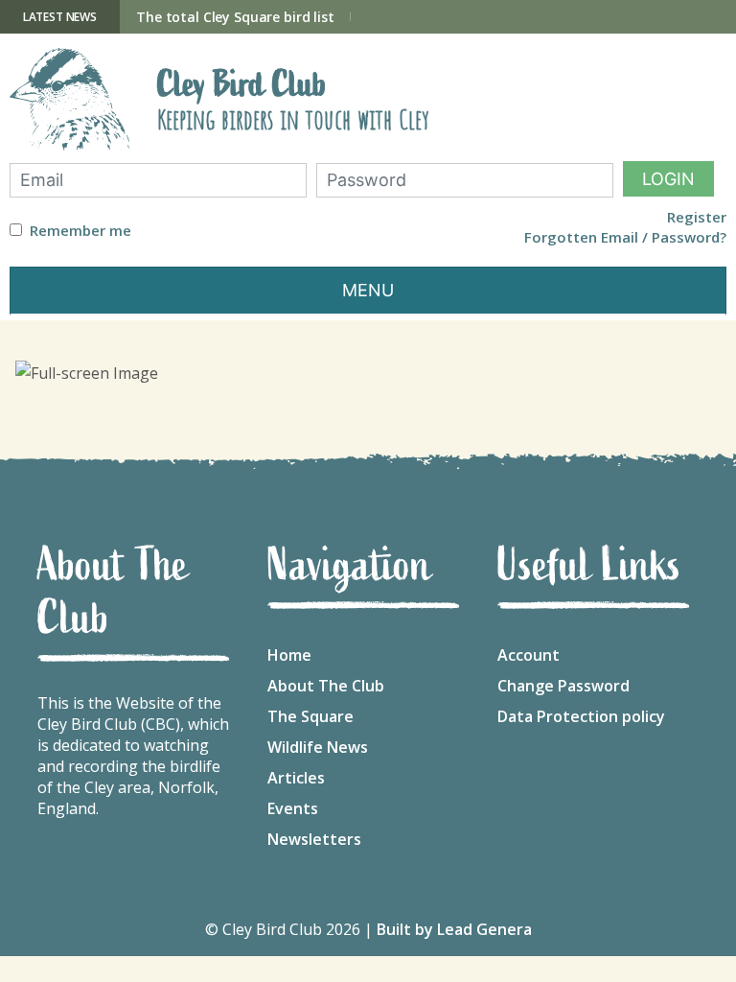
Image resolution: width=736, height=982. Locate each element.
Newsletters (314, 839)
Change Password (563, 685)
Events (292, 808)
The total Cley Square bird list (235, 17)
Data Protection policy (581, 716)
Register (696, 217)
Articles (296, 777)
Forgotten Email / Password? (625, 237)
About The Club (325, 685)
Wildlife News (317, 747)
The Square (310, 716)
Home (289, 655)
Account (528, 655)
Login (668, 179)
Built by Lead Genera (454, 929)
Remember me (80, 230)
